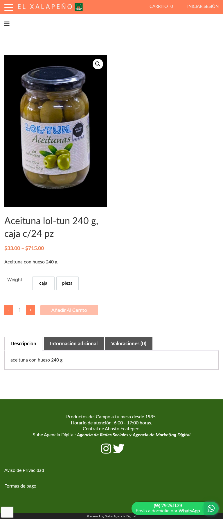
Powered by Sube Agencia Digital (111, 516)
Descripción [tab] (23, 343)
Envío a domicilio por (168, 508)
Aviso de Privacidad (24, 470)
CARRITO (161, 6)
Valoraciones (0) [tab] (128, 343)
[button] (98, 64)
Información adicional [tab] (74, 343)
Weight (14, 279)
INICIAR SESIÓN (203, 6)
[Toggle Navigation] (8, 6)
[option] (43, 283)
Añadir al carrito (69, 310)
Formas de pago (20, 486)
